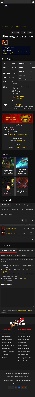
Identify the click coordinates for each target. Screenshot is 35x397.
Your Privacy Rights (21, 377)
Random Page (8, 380)
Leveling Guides (7, 339)
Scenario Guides (23, 355)
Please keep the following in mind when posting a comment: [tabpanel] (17, 285)
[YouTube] (22, 387)
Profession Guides (8, 345)
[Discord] (9, 387)
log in (16, 310)
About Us (26, 373)
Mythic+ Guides (7, 342)
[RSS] (25, 387)
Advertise (10, 377)
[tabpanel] (17, 229)
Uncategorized (30, 228)
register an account (24, 310)
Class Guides (6, 333)
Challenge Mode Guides (25, 358)
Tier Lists (5, 355)
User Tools (18, 373)
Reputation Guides (24, 348)
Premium (18, 380)
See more (16, 101)
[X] (12, 387)
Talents (31, 232)
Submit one (21, 141)
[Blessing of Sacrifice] (3, 228)
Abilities (18, 27)
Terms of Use (17, 384)
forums (25, 278)
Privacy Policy (26, 380)
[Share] (33, 2)
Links (30, 32)
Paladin (24, 27)
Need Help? (9, 373)
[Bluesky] (16, 387)
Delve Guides (6, 336)
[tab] (5, 205)
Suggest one (21, 147)
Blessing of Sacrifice (11, 228)
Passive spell (17, 105)
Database (6, 27)
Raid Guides (6, 348)
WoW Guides (6, 330)
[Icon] (5, 42)
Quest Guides (22, 345)
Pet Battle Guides (24, 351)
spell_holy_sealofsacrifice (18, 134)
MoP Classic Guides (24, 330)
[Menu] (2, 2)
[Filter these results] (26, 220)
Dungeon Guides (23, 339)
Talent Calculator (8, 351)
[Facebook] (19, 387)
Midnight (5, 358)
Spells (12, 27)
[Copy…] (22, 220)
